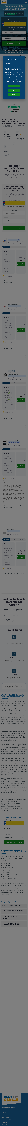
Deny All (14, 94)
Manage (14, 90)
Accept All (14, 86)
